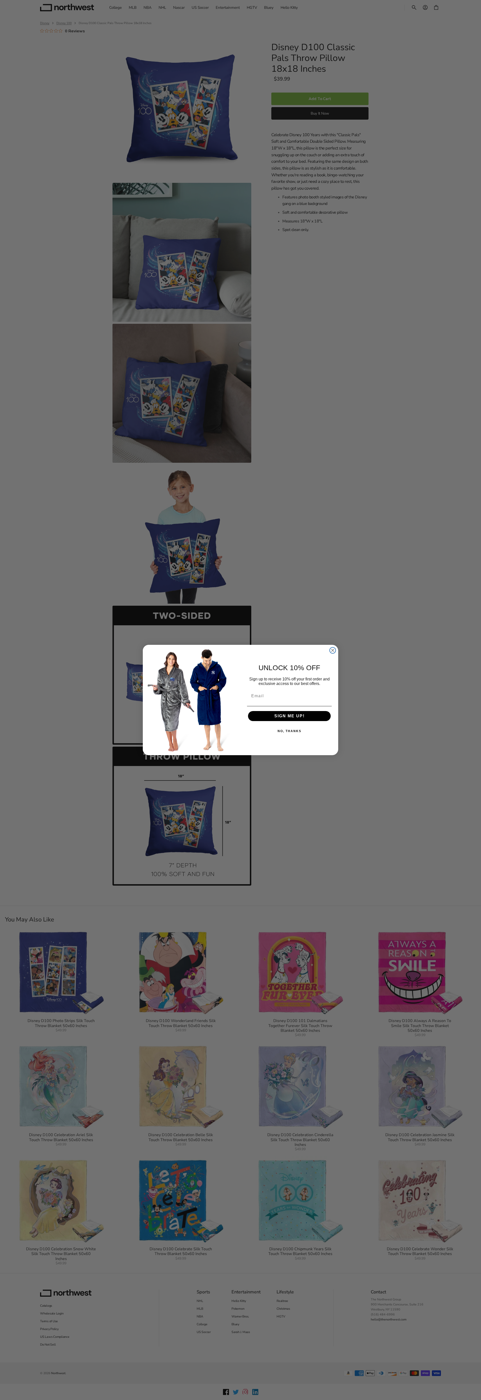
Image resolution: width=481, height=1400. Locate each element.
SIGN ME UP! (289, 716)
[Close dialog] (333, 650)
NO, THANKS (289, 731)
